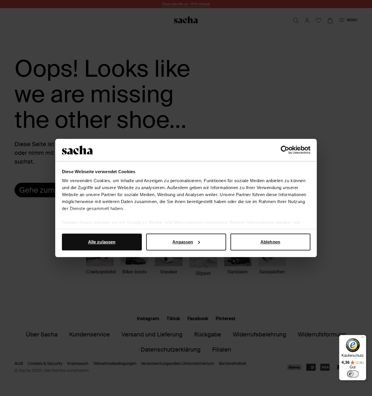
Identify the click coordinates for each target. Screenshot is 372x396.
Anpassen (182, 241)
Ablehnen (270, 241)
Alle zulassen (101, 241)
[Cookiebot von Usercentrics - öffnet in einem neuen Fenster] (285, 150)
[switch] (353, 373)
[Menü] (362, 338)
